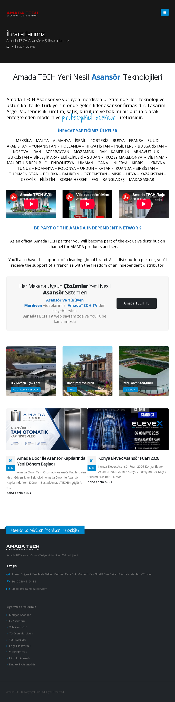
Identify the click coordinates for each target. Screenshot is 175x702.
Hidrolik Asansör (19, 658)
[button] (165, 12)
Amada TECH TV (137, 303)
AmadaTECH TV (83, 305)
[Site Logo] (22, 12)
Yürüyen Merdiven (21, 633)
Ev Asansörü (17, 621)
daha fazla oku (18, 493)
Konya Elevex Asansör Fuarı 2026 (128, 458)
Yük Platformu (18, 652)
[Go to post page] (47, 431)
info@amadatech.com (33, 589)
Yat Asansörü (17, 639)
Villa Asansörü (18, 627)
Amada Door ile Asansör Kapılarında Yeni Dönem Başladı (51, 461)
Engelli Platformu (20, 646)
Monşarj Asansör (20, 615)
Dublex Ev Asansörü (22, 664)
